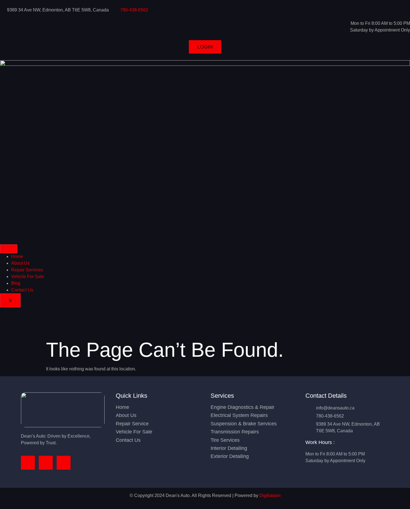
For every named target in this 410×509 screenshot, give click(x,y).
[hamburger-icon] (8, 248)
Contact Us (22, 290)
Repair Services (27, 269)
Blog (15, 283)
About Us (20, 263)
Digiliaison (270, 495)
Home (17, 256)
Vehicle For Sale (27, 276)
